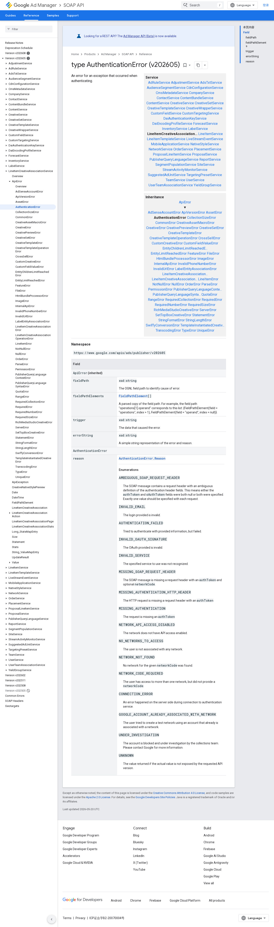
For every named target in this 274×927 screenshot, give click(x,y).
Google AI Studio (215, 856)
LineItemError (208, 279)
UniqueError (205, 330)
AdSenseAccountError (164, 212)
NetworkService (161, 149)
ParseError (209, 284)
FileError (213, 253)
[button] (28, 58)
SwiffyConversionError (163, 325)
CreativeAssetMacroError (195, 223)
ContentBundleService (196, 98)
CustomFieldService (166, 113)
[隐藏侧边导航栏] (51, 919)
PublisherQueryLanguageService (173, 159)
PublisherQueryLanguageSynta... (177, 294)
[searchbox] (28, 29)
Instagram (140, 849)
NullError (177, 284)
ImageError (205, 259)
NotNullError (161, 284)
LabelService (198, 129)
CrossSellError (209, 238)
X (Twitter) (140, 862)
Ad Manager (43, 5)
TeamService (175, 180)
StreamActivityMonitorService (185, 170)
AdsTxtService (211, 83)
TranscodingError (168, 330)
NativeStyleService (204, 144)
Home (75, 54)
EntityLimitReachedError (169, 253)
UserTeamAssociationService (171, 185)
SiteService (205, 165)
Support (73, 15)
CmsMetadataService (172, 93)
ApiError (185, 202)
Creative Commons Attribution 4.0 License (179, 793)
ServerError (208, 310)
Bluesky (138, 842)
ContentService (157, 103)
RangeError (156, 300)
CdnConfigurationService (204, 88)
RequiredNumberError (171, 305)
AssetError (214, 212)
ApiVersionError (193, 212)
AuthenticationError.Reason (142, 458)
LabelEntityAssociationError (196, 269)
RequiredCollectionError (183, 300)
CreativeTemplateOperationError (174, 238)
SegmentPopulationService (175, 165)
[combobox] (202, 5)
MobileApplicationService (170, 144)
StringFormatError (171, 320)
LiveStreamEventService (204, 139)
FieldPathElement (133, 396)
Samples (53, 15)
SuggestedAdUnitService (167, 175)
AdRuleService (159, 83)
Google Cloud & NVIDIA (78, 862)
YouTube (139, 869)
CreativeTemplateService (166, 108)
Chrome (209, 842)
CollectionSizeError (201, 218)
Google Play (211, 876)
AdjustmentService (185, 83)
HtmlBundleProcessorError (176, 259)
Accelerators (71, 856)
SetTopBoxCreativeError (173, 315)
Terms (67, 918)
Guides (10, 15)
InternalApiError (165, 264)
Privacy (80, 918)
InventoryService (174, 129)
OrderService (183, 149)
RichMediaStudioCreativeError (176, 310)
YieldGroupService (207, 185)
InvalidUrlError (163, 269)
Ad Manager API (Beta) (139, 36)
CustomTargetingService (200, 113)
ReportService (210, 159)
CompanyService (201, 93)
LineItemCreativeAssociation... (185, 274)
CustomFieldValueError (201, 243)
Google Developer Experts (80, 849)
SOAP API (74, 5)
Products (89, 54)
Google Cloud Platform (185, 900)
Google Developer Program (81, 835)
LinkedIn (138, 856)
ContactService (168, 98)
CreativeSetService (209, 103)
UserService (195, 180)
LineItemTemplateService (166, 139)
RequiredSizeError (201, 305)
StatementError (203, 315)
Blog (136, 835)
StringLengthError (199, 320)
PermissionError (160, 289)
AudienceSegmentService (166, 88)
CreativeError (156, 228)
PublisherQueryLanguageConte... (197, 289)
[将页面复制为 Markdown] (198, 65)
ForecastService (205, 124)
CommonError (165, 223)
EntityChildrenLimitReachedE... (184, 248)
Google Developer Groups (80, 842)
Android (209, 835)
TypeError (189, 330)
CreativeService (182, 103)
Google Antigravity (216, 862)
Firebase (209, 849)
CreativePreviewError (182, 228)
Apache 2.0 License (98, 797)
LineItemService (210, 134)
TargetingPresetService (204, 175)
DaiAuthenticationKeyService (185, 118)
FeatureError (197, 253)
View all (209, 883)
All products (217, 900)
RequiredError (212, 300)
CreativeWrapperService (204, 108)
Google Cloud (212, 869)
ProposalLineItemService (172, 154)
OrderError (193, 284)
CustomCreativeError (167, 243)
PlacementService (207, 149)
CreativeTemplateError (185, 233)
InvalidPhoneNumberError (197, 264)
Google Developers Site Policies (155, 797)
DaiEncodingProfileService (172, 124)
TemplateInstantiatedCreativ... (202, 325)
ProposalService (204, 154)
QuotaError (209, 294)
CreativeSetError (211, 228)
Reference (31, 15)
